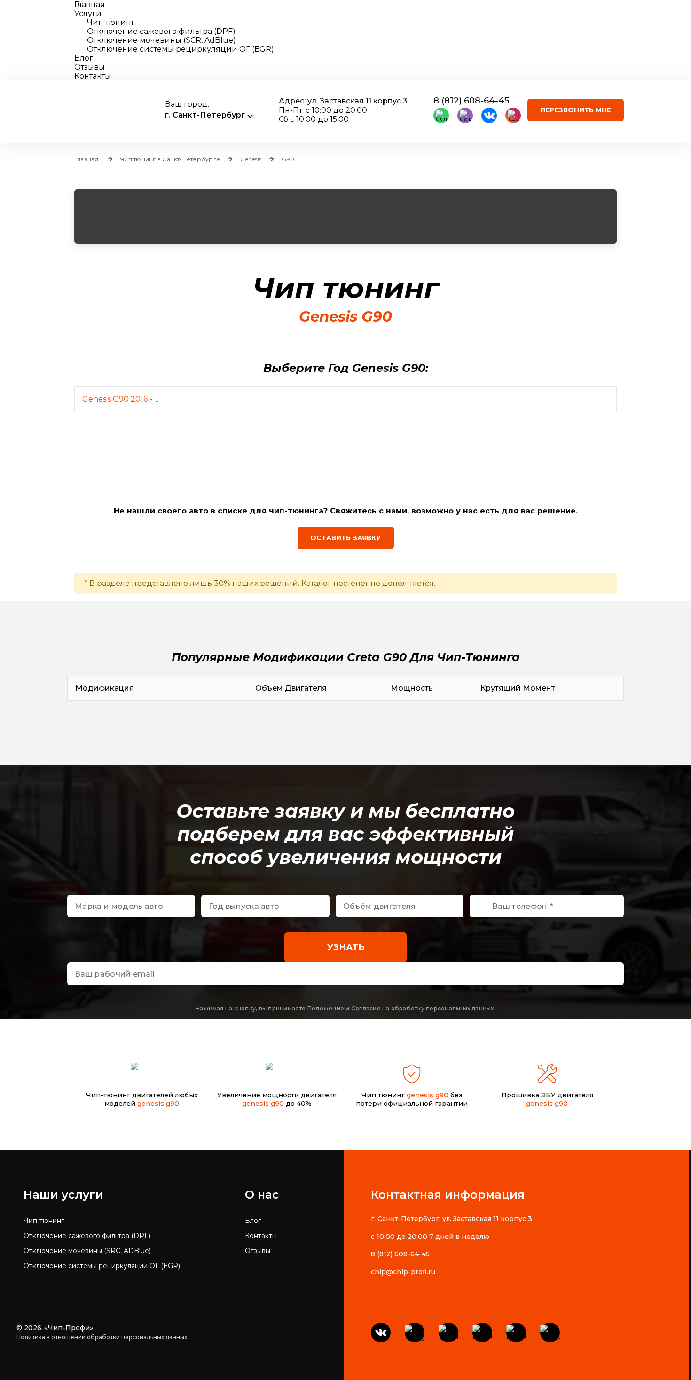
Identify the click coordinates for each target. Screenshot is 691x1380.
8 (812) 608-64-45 (471, 100)
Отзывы (89, 67)
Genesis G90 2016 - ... (120, 398)
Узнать (345, 947)
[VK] (489, 115)
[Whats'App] (441, 115)
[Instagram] (513, 115)
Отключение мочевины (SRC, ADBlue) (87, 1250)
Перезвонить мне (575, 110)
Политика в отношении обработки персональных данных (101, 1337)
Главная (89, 4)
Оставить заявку (345, 538)
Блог (83, 58)
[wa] (448, 1332)
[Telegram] (414, 1332)
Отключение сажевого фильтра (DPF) (87, 1235)
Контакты (92, 75)
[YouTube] (550, 1332)
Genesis (250, 159)
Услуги (88, 13)
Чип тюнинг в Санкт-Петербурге (170, 159)
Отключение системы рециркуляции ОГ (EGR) (102, 1266)
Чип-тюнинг (44, 1220)
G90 (288, 159)
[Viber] (465, 115)
